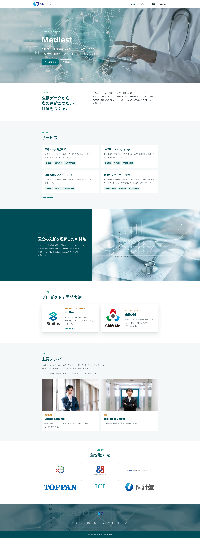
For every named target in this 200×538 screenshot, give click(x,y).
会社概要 (152, 4)
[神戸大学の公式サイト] (60, 470)
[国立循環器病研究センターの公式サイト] (100, 470)
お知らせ (163, 4)
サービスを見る (50, 62)
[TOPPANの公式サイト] (60, 487)
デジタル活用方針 (107, 523)
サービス (141, 4)
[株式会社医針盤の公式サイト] (139, 487)
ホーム (132, 4)
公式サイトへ (70, 328)
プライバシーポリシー (124, 523)
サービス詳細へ (47, 197)
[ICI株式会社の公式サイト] (100, 487)
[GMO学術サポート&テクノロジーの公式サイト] (139, 470)
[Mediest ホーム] (42, 4)
